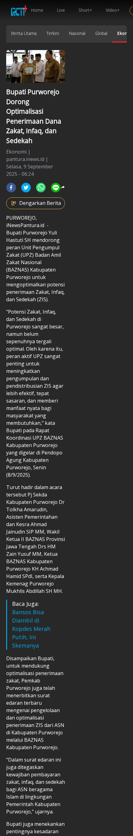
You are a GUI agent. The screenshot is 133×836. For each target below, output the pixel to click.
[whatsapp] (41, 187)
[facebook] (11, 187)
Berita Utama (23, 33)
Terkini (52, 33)
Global (101, 33)
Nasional (77, 33)
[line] (56, 187)
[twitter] (26, 187)
